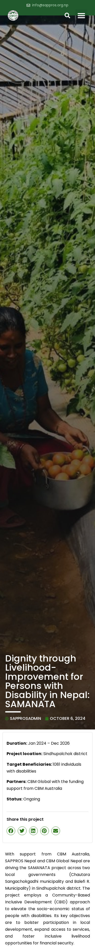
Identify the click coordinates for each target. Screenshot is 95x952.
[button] (81, 15)
